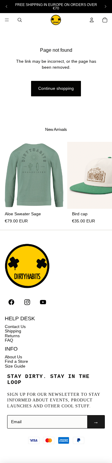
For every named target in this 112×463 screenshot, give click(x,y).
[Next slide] (105, 6)
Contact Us (15, 326)
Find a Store (16, 361)
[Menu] (7, 20)
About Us (13, 356)
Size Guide (15, 366)
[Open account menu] (91, 19)
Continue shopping (56, 88)
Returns (12, 335)
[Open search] (19, 19)
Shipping (13, 331)
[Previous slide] (6, 6)
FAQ (9, 340)
